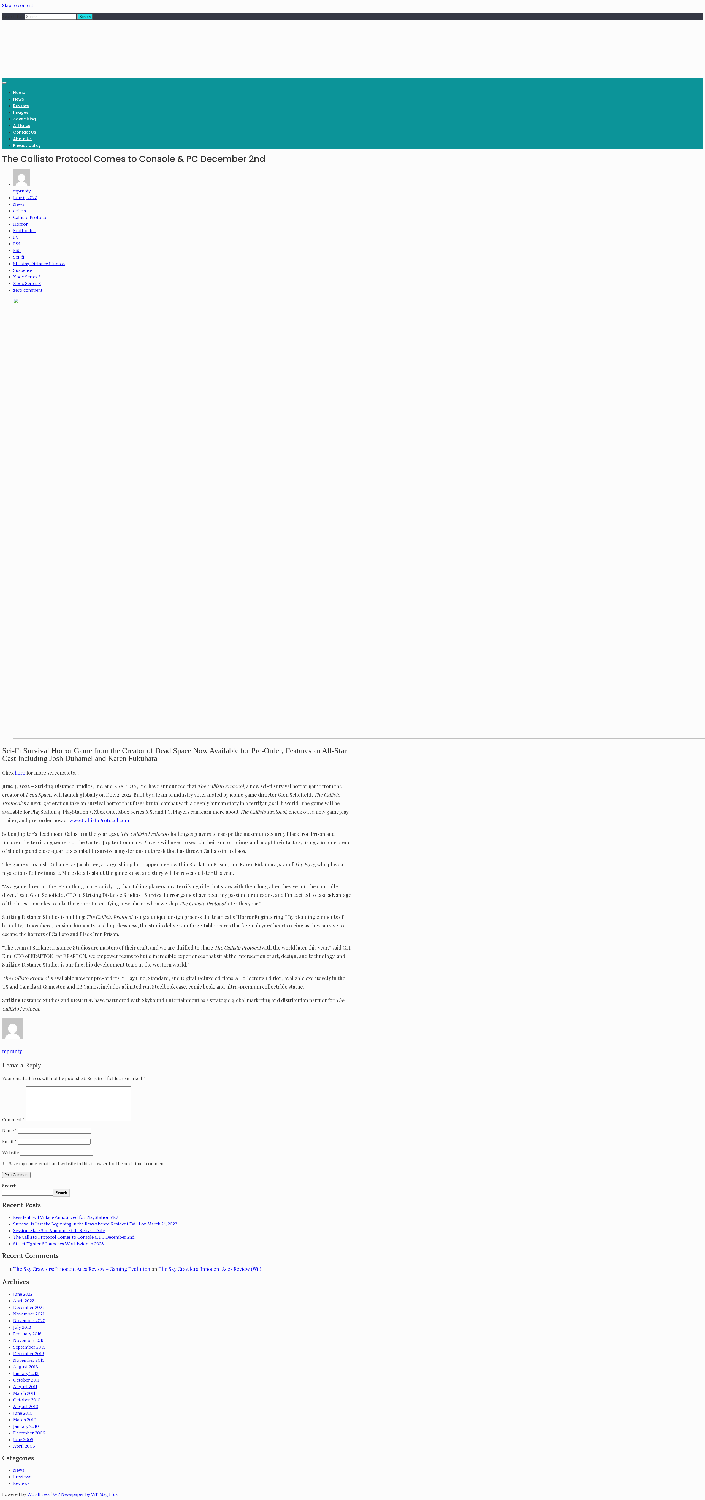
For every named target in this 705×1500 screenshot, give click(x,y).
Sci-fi (18, 257)
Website (10, 1152)
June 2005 (23, 1439)
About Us (22, 139)
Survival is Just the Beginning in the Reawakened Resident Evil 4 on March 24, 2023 (95, 1224)
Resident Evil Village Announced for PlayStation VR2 (65, 1217)
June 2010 (22, 1413)
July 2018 (22, 1327)
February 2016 (27, 1333)
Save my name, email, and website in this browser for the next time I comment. (87, 1163)
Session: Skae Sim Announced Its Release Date (59, 1230)
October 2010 (26, 1400)
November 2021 (28, 1314)
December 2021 (28, 1307)
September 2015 (29, 1347)
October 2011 (26, 1380)
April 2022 (23, 1300)
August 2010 (25, 1406)
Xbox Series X (27, 283)
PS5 (17, 250)
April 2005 (24, 1446)
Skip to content (17, 5)
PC (15, 237)
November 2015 (29, 1340)
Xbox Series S (27, 277)
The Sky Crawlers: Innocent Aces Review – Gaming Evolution (81, 1269)
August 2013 (25, 1367)
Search (9, 1185)
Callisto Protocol (30, 217)
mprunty (22, 191)
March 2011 (24, 1393)
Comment (13, 1119)
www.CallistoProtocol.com (99, 820)
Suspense (22, 270)
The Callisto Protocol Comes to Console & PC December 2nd (74, 1237)
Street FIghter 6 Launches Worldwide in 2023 (58, 1243)
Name (9, 1130)
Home (19, 92)
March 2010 (24, 1419)
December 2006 (29, 1433)
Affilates (21, 125)
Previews (22, 1476)
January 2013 (26, 1373)
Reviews (21, 106)
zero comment (27, 290)
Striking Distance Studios (39, 263)
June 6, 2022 (25, 197)
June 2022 (22, 1294)
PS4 (16, 244)
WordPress (38, 1494)
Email (9, 1141)
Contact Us (24, 132)
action (19, 210)
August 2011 (25, 1386)
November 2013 (29, 1360)
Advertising (24, 119)
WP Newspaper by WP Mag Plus (85, 1494)
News (18, 99)
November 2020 (29, 1320)
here (20, 772)
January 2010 (26, 1426)
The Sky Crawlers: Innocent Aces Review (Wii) (209, 1269)
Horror (20, 224)
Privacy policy (27, 145)
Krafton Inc (24, 230)
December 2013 (28, 1353)
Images (20, 112)
